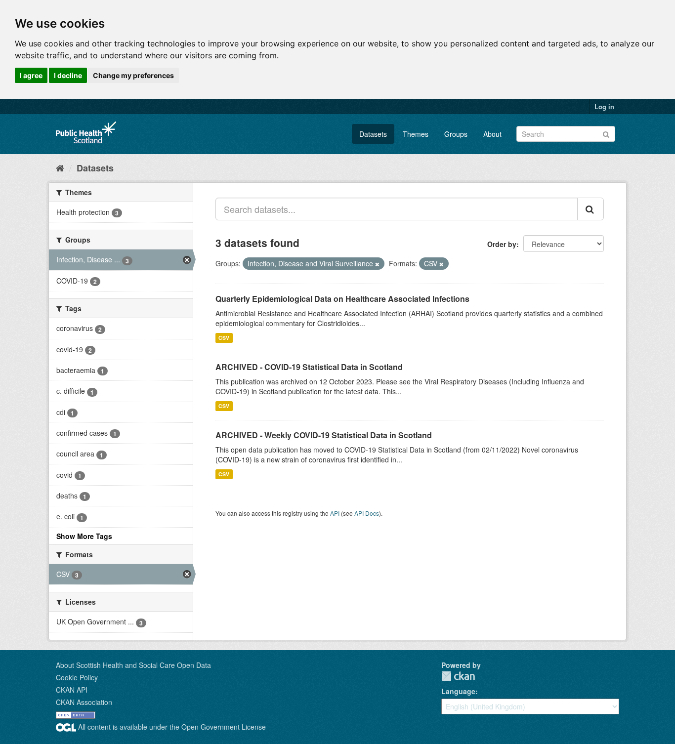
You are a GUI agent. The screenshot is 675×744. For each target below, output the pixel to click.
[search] (590, 209)
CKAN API (71, 690)
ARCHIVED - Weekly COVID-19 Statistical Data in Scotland (323, 435)
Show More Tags (84, 536)
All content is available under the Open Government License (171, 727)
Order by (501, 244)
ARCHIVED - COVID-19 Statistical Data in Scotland (309, 366)
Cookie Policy (77, 677)
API (334, 513)
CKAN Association (84, 702)
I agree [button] (31, 75)
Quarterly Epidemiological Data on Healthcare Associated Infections (342, 298)
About (492, 134)
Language (458, 691)
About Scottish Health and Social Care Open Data (133, 665)
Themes (415, 134)
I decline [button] (68, 75)
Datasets (373, 134)
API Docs (366, 513)
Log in (604, 106)
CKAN (458, 676)
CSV (223, 337)
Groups (455, 134)
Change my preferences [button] (133, 75)
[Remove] (377, 264)
